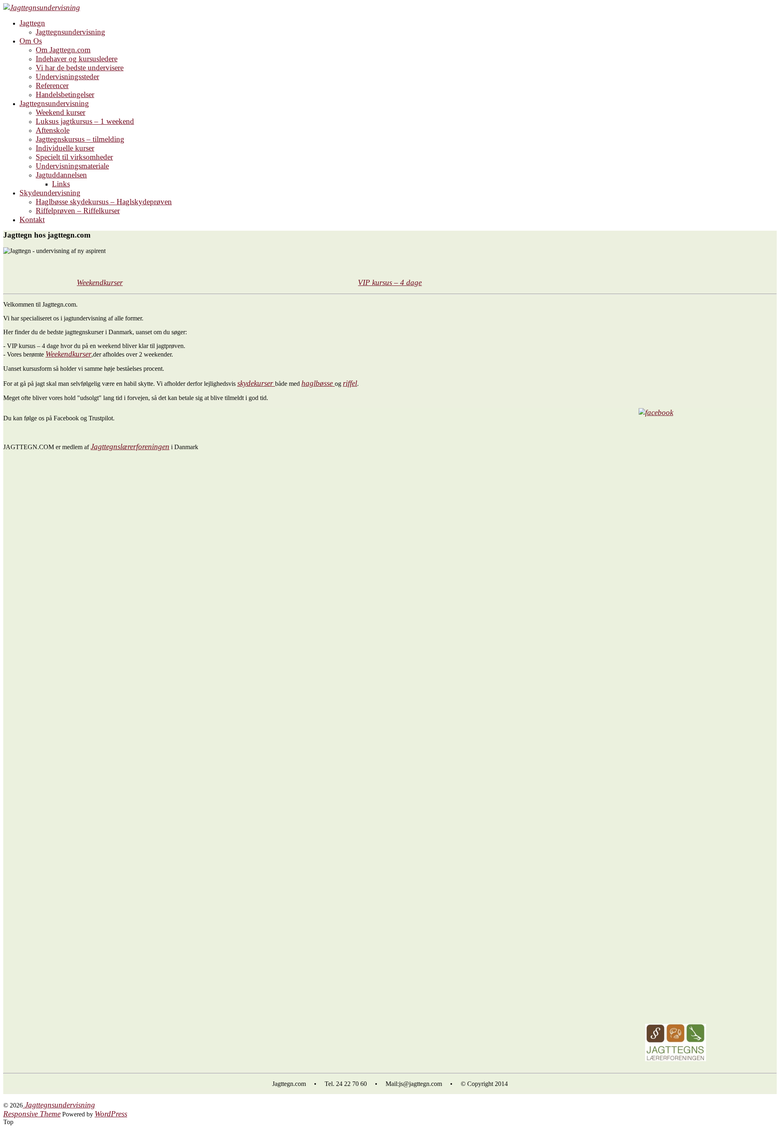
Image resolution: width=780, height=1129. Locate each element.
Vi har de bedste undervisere (80, 67)
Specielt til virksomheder (74, 157)
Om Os (31, 41)
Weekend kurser (60, 112)
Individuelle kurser (65, 148)
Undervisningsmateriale (72, 166)
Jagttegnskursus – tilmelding (80, 139)
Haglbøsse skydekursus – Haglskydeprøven (104, 201)
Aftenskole (52, 130)
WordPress (111, 1114)
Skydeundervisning (50, 192)
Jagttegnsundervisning (70, 32)
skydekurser (256, 383)
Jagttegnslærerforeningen (130, 446)
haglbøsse (318, 383)
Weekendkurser (68, 354)
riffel (350, 383)
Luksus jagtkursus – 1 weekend (85, 121)
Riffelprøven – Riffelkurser (78, 210)
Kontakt (32, 219)
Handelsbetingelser (65, 94)
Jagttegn (32, 23)
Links (61, 184)
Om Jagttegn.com (63, 49)
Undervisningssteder (67, 76)
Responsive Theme (32, 1114)
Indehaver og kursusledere (76, 58)
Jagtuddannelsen (61, 175)
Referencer (52, 85)
